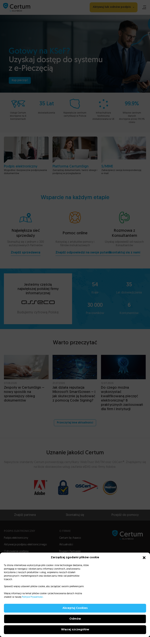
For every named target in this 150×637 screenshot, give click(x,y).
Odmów (75, 618)
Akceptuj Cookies (75, 608)
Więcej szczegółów (75, 629)
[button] (144, 558)
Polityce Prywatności (32, 597)
